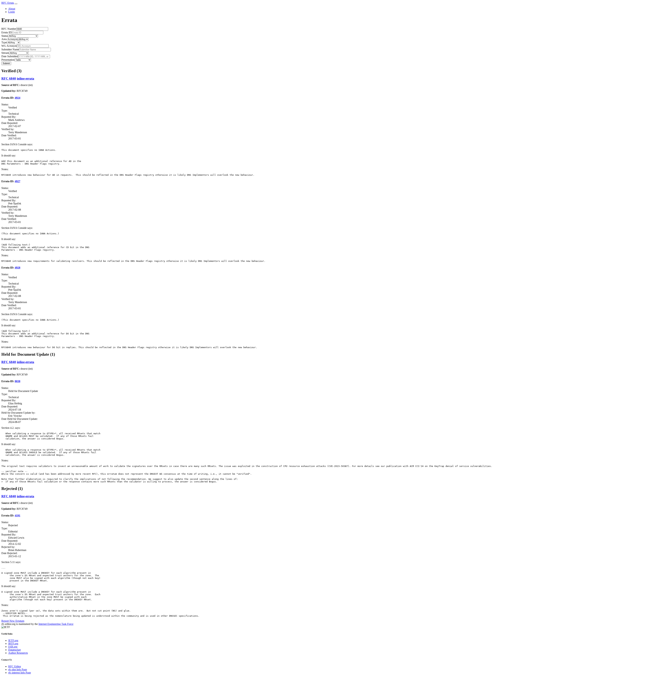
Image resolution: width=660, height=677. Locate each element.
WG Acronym (9, 45)
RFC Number (8, 28)
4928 (17, 267)
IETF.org (13, 640)
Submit (6, 63)
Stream (5, 52)
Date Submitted (9, 56)
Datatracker (14, 649)
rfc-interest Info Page (19, 672)
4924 (17, 97)
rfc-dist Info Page (17, 669)
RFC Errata (7, 2)
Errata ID (6, 32)
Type (4, 42)
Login (11, 11)
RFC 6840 (8, 78)
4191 (17, 515)
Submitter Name (10, 49)
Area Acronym (9, 39)
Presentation (8, 59)
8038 (17, 381)
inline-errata (25, 78)
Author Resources (18, 652)
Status (4, 35)
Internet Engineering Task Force (55, 624)
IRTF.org (13, 643)
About (11, 8)
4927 (17, 181)
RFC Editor (14, 666)
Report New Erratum (12, 620)
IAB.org (12, 646)
